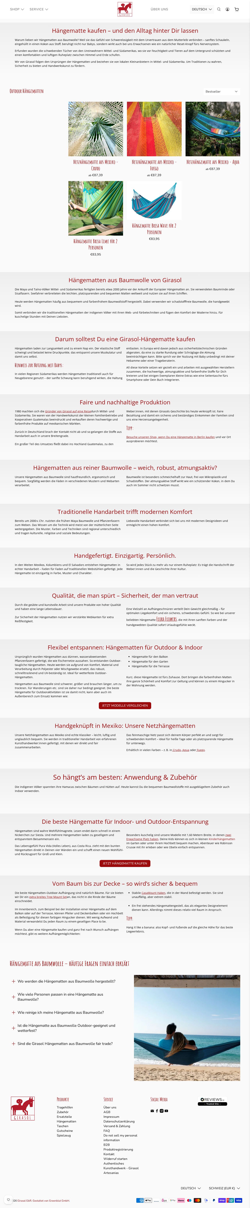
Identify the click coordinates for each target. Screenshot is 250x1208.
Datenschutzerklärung (119, 1121)
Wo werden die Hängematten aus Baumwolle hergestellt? (66, 981)
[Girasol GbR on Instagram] (161, 1112)
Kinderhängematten (222, 839)
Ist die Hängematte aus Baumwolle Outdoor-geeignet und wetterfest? (66, 1028)
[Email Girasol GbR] (152, 1112)
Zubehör (63, 1112)
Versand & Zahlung (117, 1126)
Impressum (111, 1117)
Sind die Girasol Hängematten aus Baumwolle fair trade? (65, 1043)
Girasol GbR (24, 1201)
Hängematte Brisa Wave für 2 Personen (154, 228)
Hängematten (66, 1121)
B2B (107, 1145)
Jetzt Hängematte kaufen (125, 863)
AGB (107, 1112)
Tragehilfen (65, 1107)
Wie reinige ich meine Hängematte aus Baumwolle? (61, 1012)
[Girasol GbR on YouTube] (166, 1112)
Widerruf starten (115, 1159)
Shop (15, 9)
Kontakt (109, 1154)
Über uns (110, 1107)
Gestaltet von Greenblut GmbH (51, 1201)
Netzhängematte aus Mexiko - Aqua (213, 162)
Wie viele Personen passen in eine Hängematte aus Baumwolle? (60, 997)
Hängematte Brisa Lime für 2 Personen (96, 244)
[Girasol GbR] (125, 9)
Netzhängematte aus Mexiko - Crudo (95, 165)
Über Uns (159, 9)
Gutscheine (65, 1131)
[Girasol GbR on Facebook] (157, 1112)
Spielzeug (64, 1135)
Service (37, 9)
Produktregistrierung (118, 1149)
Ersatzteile (64, 1117)
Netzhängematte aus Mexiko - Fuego (154, 165)
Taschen (62, 1126)
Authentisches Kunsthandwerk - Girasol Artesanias (121, 1168)
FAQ (107, 1131)
